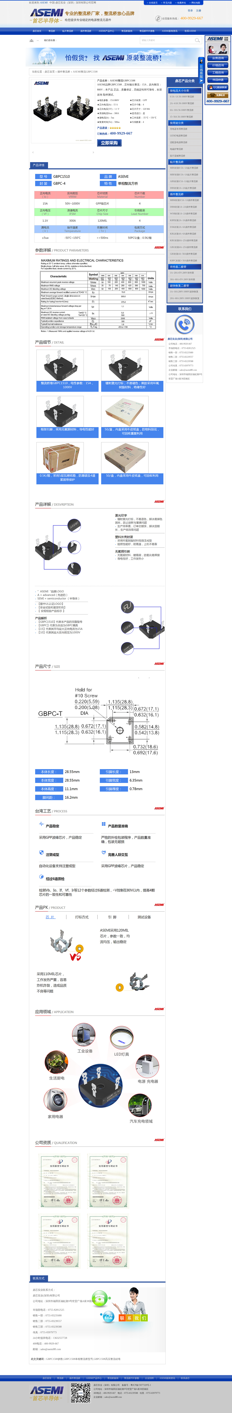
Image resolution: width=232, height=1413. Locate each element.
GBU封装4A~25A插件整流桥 (184, 247)
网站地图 (195, 2)
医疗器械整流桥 (177, 156)
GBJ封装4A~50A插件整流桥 (183, 254)
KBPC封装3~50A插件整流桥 (183, 260)
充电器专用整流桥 (178, 129)
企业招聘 (149, 1378)
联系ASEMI (190, 31)
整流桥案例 (126, 31)
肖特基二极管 (178, 266)
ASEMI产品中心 (106, 31)
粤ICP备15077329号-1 (140, 1385)
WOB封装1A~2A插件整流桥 (183, 213)
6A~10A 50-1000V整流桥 (182, 110)
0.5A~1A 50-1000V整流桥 (182, 96)
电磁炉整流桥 (176, 149)
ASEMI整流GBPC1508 (85, 71)
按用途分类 (177, 123)
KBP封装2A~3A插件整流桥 (183, 220)
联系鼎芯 (185, 1378)
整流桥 (52, 31)
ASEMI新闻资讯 (169, 31)
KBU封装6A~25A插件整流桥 (184, 240)
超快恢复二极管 (179, 285)
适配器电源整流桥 (178, 142)
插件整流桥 (85, 31)
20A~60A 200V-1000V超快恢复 (184, 298)
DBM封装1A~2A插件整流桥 (183, 207)
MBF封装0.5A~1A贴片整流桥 (184, 174)
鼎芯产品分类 (185, 81)
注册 (198, 10)
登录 (190, 10)
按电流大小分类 (179, 90)
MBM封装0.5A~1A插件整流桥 (184, 200)
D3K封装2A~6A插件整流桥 (183, 227)
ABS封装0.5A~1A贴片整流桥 (184, 181)
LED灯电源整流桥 (178, 135)
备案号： (126, 1385)
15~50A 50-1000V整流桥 (181, 117)
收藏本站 (181, 2)
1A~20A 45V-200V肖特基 (182, 273)
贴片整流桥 (67, 31)
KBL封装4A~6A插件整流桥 (183, 234)
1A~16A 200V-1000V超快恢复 (184, 291)
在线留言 (153, 2)
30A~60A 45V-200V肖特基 (182, 279)
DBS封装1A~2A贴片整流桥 (183, 188)
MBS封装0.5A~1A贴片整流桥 (184, 168)
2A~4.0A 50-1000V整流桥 (182, 103)
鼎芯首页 (37, 31)
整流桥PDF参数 (147, 31)
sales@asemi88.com (113, 1397)
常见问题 (167, 2)
